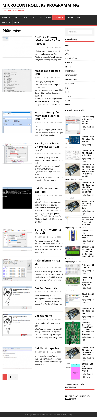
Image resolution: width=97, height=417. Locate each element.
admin (50, 47)
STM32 (68, 96)
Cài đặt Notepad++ (47, 348)
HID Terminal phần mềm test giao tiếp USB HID (47, 116)
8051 (16, 18)
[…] (36, 62)
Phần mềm (58, 18)
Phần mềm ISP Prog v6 (47, 262)
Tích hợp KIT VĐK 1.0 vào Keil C (48, 231)
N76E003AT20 (71, 75)
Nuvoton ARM (71, 79)
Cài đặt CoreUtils (46, 288)
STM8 (48, 18)
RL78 (67, 92)
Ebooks (70, 18)
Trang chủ (6, 18)
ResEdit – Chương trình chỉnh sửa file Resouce (47, 40)
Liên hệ (17, 23)
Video (67, 104)
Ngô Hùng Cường (65, 414)
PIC (41, 18)
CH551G (68, 62)
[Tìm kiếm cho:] (80, 32)
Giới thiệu (6, 23)
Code (79, 18)
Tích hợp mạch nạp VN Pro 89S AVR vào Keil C (47, 147)
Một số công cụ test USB (47, 72)
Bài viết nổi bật (71, 58)
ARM (25, 18)
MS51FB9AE (70, 71)
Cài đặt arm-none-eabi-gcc (46, 190)
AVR (34, 18)
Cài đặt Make (43, 315)
